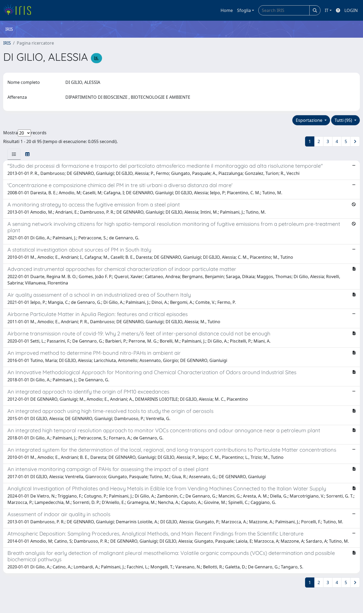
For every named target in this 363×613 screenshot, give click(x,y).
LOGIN (351, 10)
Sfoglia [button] (244, 10)
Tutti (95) (344, 120)
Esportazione (309, 120)
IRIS (7, 43)
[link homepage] (19, 10)
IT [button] (326, 10)
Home (227, 10)
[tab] (14, 154)
